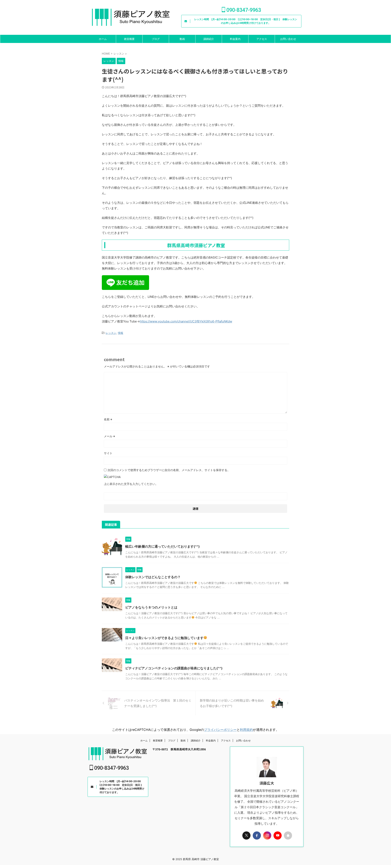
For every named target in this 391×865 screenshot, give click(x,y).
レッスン (111, 332)
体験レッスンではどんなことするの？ (153, 577)
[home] (288, 835)
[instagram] (267, 835)
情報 (120, 332)
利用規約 (246, 730)
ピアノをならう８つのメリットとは (151, 607)
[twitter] (246, 835)
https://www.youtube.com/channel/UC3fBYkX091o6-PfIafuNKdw (186, 321)
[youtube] (277, 835)
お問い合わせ (288, 39)
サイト (108, 453)
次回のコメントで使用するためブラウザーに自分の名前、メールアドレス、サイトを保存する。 (169, 470)
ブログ (156, 39)
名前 (108, 419)
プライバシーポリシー (220, 730)
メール (109, 436)
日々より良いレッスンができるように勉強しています (164, 638)
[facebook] (257, 835)
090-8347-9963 (243, 10)
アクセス (261, 39)
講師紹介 (208, 39)
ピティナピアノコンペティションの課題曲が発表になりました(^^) (174, 668)
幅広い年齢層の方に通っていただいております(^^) (162, 546)
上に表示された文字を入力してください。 (131, 484)
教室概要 (129, 39)
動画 (182, 39)
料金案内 (235, 39)
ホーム (103, 39)
